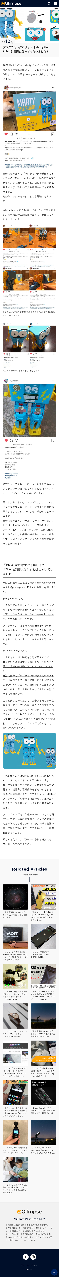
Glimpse (11, 4)
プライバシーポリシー (29, 1265)
